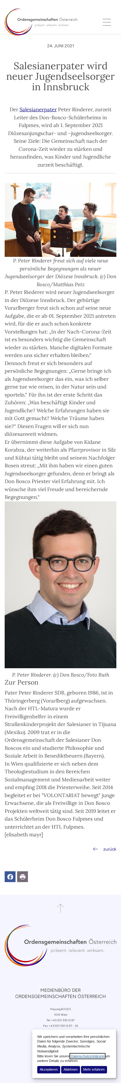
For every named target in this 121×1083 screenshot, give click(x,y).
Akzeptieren (49, 1069)
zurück (109, 849)
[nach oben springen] (60, 908)
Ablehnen (71, 1069)
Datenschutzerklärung (87, 1056)
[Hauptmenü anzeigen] (107, 22)
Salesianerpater (38, 109)
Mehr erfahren (94, 1069)
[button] (10, 876)
